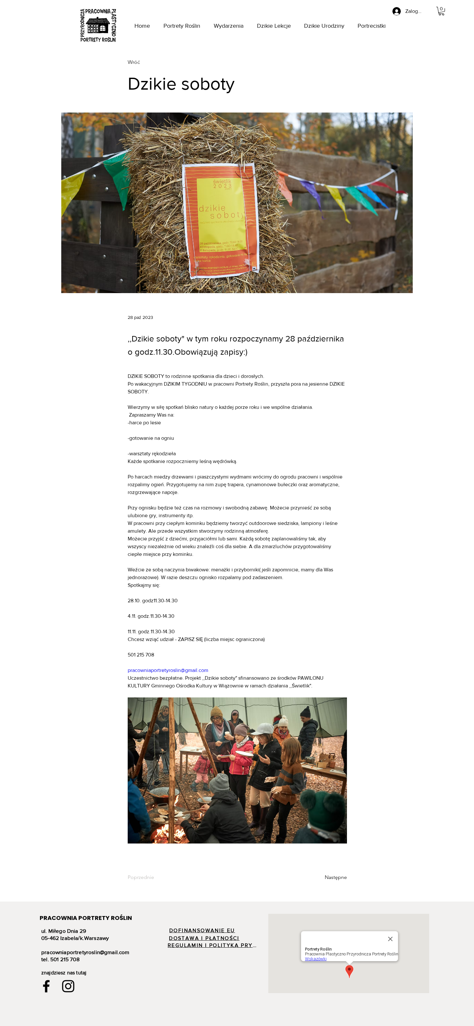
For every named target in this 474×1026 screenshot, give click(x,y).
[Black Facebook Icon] (46, 986)
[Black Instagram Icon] (68, 986)
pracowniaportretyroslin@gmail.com (85, 952)
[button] (441, 11)
